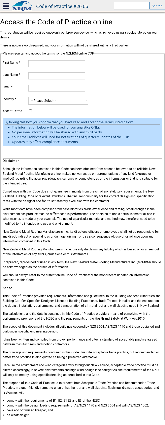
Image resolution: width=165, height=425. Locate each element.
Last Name (11, 75)
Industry (9, 99)
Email (7, 87)
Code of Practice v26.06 (62, 6)
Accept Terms (12, 111)
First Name (11, 63)
